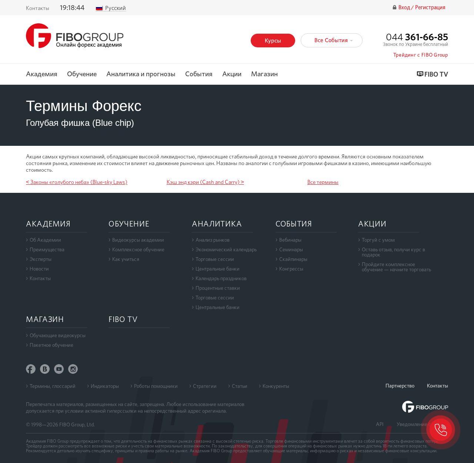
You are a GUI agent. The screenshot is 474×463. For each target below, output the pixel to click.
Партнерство (399, 386)
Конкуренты (276, 386)
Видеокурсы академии (138, 240)
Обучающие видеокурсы (58, 335)
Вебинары (290, 240)
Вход (404, 7)
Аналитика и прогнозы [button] (141, 74)
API (380, 424)
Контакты (37, 8)
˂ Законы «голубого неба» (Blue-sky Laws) (76, 182)
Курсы (273, 40)
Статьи (239, 386)
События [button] (199, 74)
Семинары (291, 249)
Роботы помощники (156, 386)
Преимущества (47, 249)
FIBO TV (436, 74)
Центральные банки (218, 269)
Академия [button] (41, 74)
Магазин (264, 74)
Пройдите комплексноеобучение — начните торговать (396, 266)
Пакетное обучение (51, 345)
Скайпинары (293, 259)
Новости (39, 269)
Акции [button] (231, 74)
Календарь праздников (221, 278)
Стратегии (205, 386)
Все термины (322, 182)
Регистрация (430, 7)
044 (417, 37)
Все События (331, 40)
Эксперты (40, 259)
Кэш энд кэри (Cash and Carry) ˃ (205, 182)
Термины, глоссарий (53, 386)
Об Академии (45, 240)
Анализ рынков (213, 240)
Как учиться (125, 259)
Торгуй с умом (378, 240)
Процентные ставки (218, 288)
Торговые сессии (215, 259)
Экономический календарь (226, 249)
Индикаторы (105, 386)
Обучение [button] (82, 74)
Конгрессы (291, 269)
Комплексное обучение (138, 249)
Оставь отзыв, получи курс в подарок (393, 252)
